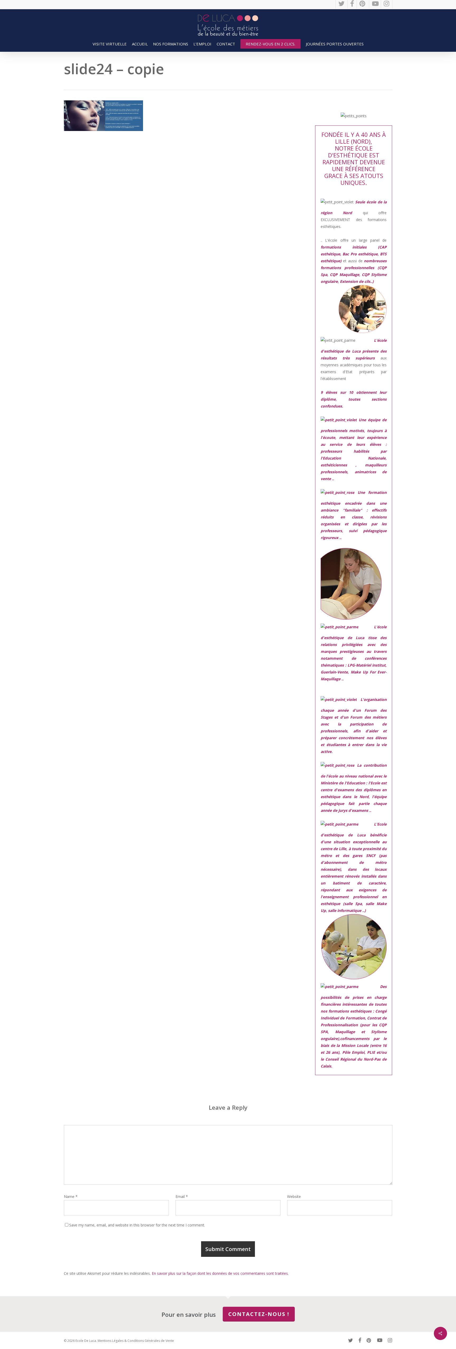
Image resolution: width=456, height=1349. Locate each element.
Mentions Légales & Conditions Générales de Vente (136, 1340)
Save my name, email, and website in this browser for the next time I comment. (137, 1225)
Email (181, 1196)
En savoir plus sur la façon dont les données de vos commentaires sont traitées (220, 1273)
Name (71, 1196)
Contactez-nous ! (258, 1314)
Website (294, 1196)
